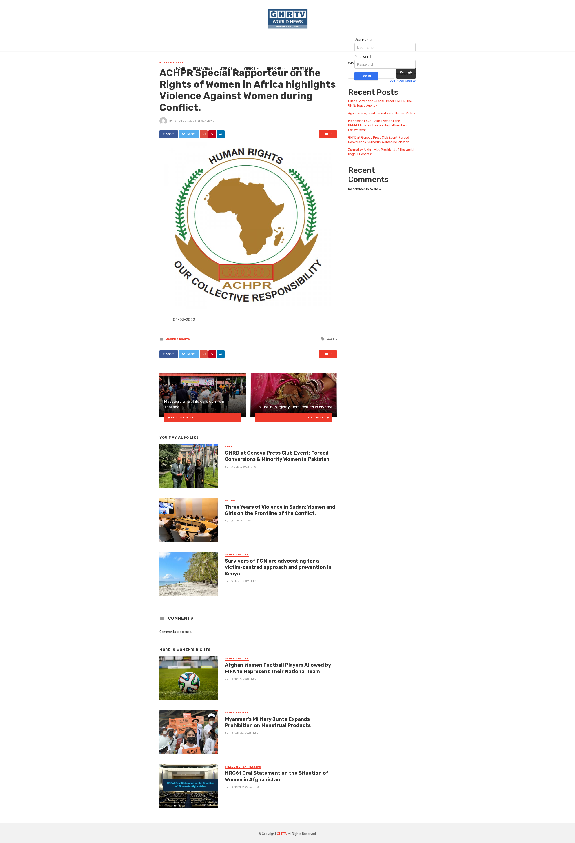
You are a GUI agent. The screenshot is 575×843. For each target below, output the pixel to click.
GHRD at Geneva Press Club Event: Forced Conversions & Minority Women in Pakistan (277, 456)
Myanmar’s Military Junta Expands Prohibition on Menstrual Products (268, 722)
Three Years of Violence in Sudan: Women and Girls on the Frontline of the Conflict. (280, 510)
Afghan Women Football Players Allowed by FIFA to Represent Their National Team (278, 668)
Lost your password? (405, 80)
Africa (333, 339)
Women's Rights (178, 339)
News (228, 446)
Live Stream (302, 69)
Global (230, 500)
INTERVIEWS (203, 69)
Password (362, 57)
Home (180, 69)
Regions (274, 69)
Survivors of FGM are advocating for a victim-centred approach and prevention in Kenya (278, 567)
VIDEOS (250, 69)
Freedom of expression (243, 766)
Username (363, 40)
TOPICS (227, 69)
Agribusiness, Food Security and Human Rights (381, 113)
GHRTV (282, 834)
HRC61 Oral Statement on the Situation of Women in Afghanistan (276, 776)
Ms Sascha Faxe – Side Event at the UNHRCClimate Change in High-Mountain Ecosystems (377, 125)
